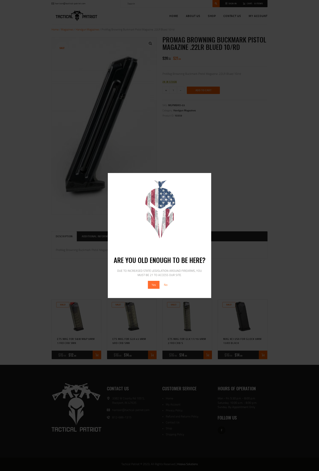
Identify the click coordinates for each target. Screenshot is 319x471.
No (165, 285)
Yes (154, 285)
